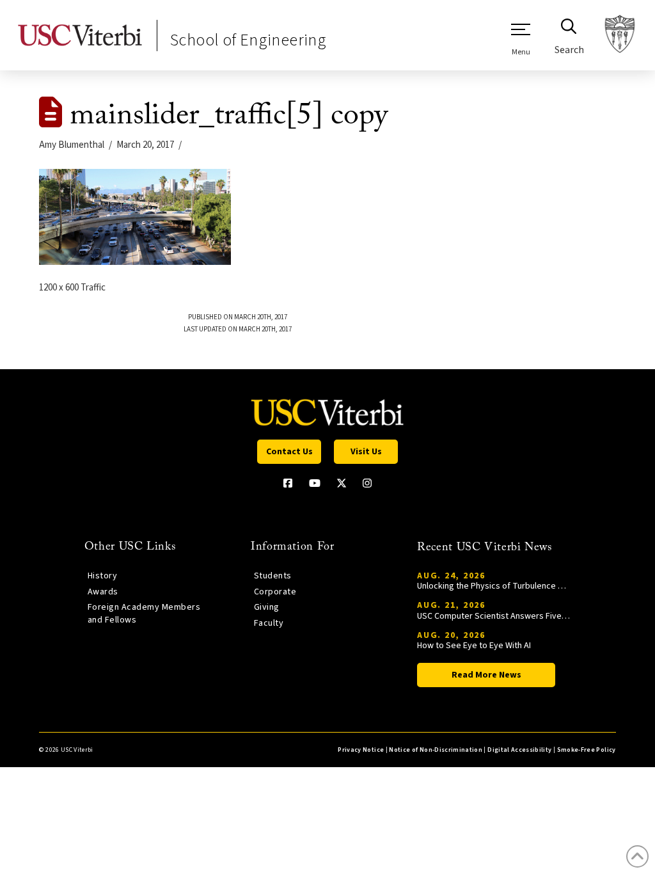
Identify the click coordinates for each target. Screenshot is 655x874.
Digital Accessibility (519, 749)
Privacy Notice (361, 749)
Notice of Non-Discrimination (435, 749)
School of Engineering (248, 40)
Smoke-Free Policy (586, 749)
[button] (520, 39)
